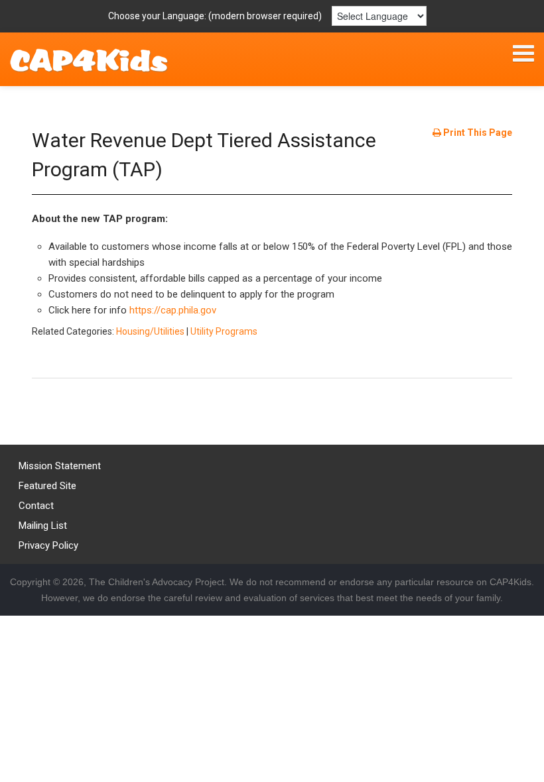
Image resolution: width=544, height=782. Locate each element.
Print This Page (476, 132)
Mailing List (43, 525)
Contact (36, 506)
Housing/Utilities (150, 331)
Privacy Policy (48, 545)
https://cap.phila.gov (172, 310)
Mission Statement (60, 466)
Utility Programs (223, 331)
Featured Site (47, 486)
